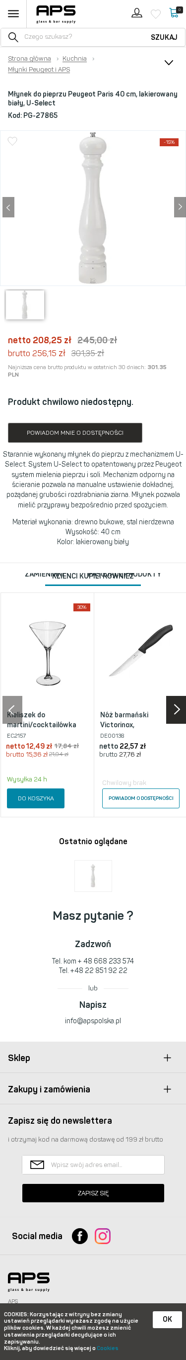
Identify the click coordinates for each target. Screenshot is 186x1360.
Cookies (108, 1348)
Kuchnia (74, 58)
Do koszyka (36, 798)
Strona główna (29, 58)
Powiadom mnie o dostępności (75, 432)
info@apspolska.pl (93, 1021)
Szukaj (164, 37)
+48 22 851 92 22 (98, 971)
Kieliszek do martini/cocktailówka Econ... (41, 725)
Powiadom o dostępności (141, 798)
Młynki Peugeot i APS (39, 69)
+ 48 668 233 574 (106, 961)
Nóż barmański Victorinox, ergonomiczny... (125, 725)
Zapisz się (93, 1193)
